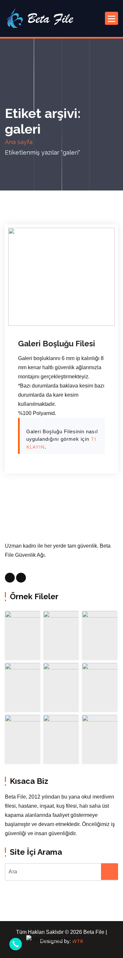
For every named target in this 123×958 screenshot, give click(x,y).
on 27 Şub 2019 (43, 315)
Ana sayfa (18, 142)
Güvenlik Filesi (42, 324)
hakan (78, 315)
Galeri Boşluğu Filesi (56, 343)
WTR (77, 941)
